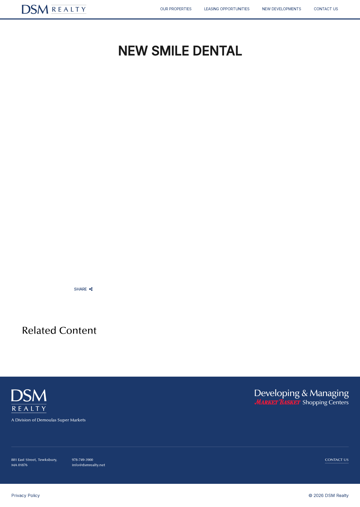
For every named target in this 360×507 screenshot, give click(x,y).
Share (80, 289)
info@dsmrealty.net (88, 465)
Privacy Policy (25, 495)
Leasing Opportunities (227, 9)
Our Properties (176, 9)
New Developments (281, 9)
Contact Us (326, 9)
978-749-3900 (82, 460)
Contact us (337, 460)
